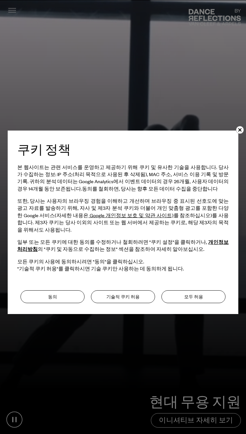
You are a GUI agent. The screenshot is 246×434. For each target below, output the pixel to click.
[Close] (240, 130)
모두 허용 (193, 296)
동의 (52, 296)
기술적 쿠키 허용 (123, 296)
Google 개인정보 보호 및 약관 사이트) (130, 215)
